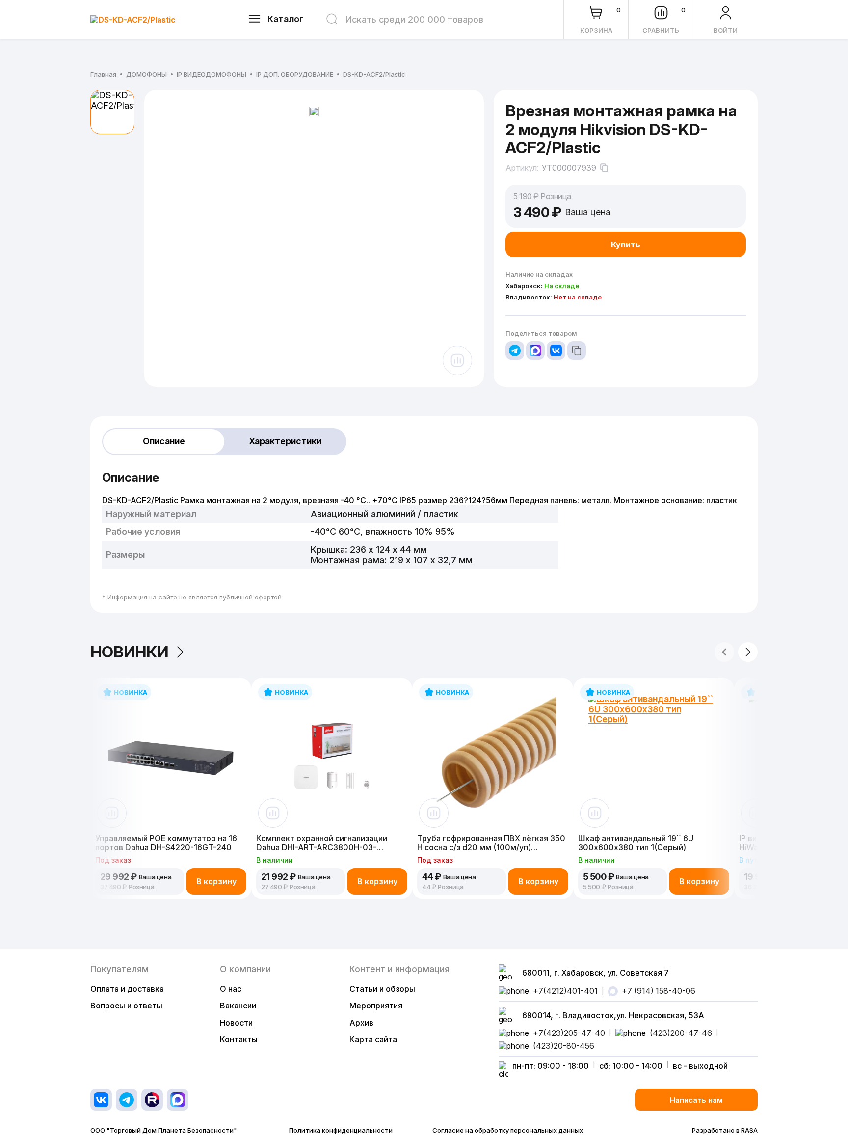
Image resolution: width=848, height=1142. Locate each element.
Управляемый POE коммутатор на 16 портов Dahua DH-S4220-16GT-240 (166, 843)
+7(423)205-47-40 (569, 1033)
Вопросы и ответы (126, 1005)
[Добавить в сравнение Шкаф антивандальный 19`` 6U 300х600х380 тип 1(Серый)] (595, 813)
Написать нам (696, 1100)
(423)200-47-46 (681, 1033)
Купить (625, 244)
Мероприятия (375, 1005)
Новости (236, 1022)
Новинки (129, 651)
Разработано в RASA (725, 1130)
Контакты (239, 1039)
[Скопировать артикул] (604, 168)
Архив (361, 1022)
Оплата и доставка (127, 988)
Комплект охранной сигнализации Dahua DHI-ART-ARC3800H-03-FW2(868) (321, 843)
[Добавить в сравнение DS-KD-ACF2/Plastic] (457, 360)
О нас (230, 988)
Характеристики (285, 441)
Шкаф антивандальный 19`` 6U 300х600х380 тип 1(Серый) (635, 843)
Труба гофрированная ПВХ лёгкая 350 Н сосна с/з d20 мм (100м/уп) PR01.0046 (491, 843)
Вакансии (238, 1005)
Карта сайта (373, 1039)
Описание (164, 441)
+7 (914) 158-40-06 (658, 990)
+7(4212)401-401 (565, 990)
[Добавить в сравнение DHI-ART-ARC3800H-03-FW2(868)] (273, 813)
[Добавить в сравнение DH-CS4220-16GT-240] (112, 813)
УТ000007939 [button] (569, 168)
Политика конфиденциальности (341, 1130)
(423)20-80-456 (563, 1045)
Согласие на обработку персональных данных (507, 1130)
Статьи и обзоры (382, 988)
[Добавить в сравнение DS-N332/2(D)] (755, 813)
